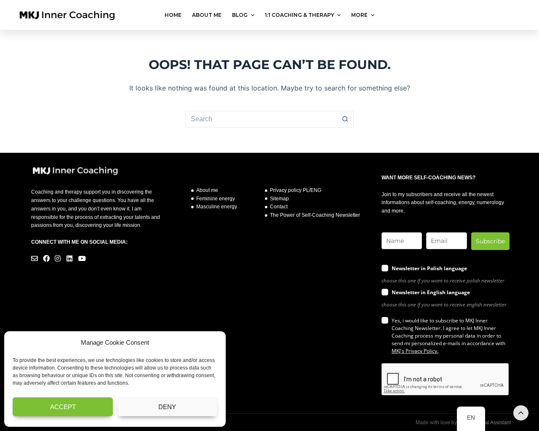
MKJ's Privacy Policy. (415, 350)
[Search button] (345, 119)
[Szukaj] (515, 15)
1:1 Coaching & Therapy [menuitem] (299, 15)
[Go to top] (520, 412)
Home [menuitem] (173, 15)
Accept (63, 406)
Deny (167, 406)
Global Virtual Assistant (485, 423)
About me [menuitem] (206, 15)
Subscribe (490, 241)
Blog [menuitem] (240, 15)
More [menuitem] (359, 15)
